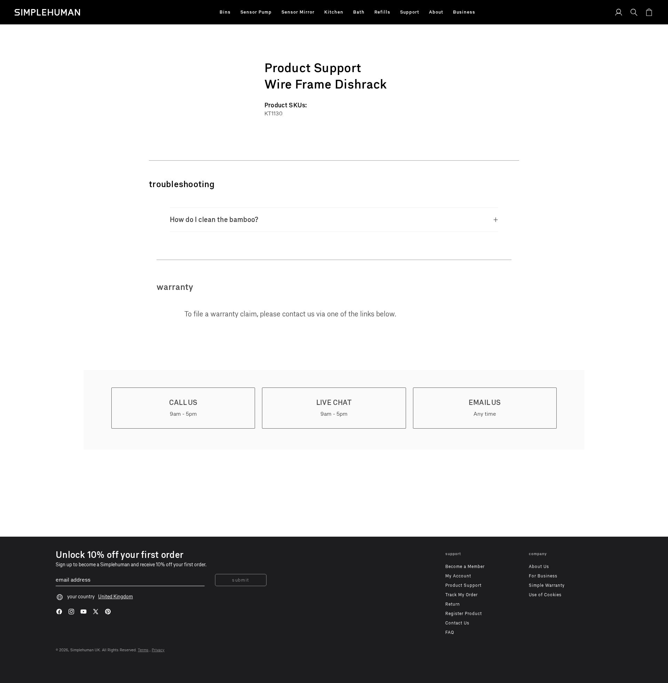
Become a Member (465, 566)
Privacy (158, 650)
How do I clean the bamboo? (214, 219)
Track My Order (461, 594)
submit (240, 580)
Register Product (463, 613)
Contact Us (457, 623)
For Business (543, 576)
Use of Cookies (545, 594)
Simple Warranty (547, 585)
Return (452, 604)
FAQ (449, 632)
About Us (539, 566)
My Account (458, 576)
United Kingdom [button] (115, 597)
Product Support (463, 585)
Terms (143, 650)
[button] (225, 12)
